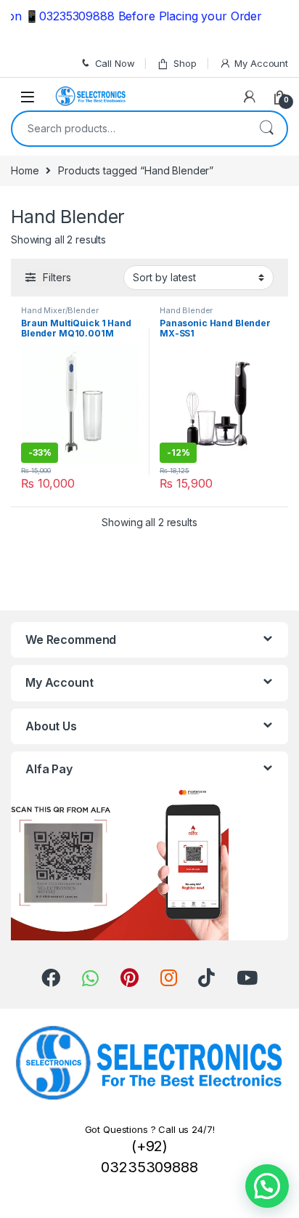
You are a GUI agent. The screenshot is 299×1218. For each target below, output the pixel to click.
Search (266, 128)
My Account (261, 63)
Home (24, 170)
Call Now (115, 63)
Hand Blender (186, 310)
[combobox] (129, 128)
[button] (267, 1186)
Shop (184, 63)
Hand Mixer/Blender (59, 310)
